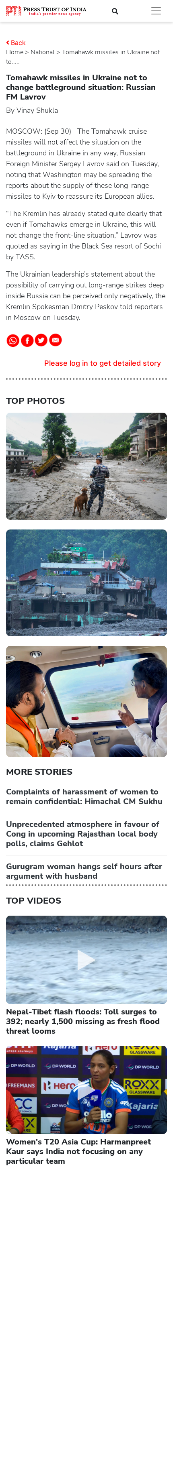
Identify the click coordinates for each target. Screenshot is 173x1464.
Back (18, 43)
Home (14, 52)
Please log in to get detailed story (102, 363)
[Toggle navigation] (156, 10)
